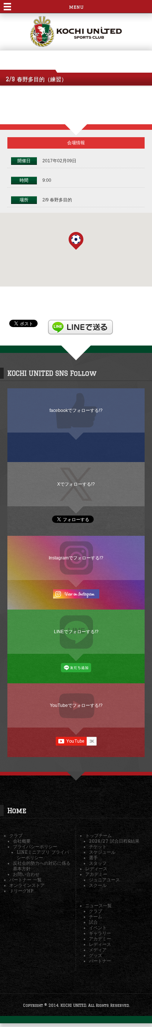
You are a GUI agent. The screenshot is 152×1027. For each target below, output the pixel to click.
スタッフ (98, 863)
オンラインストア (27, 885)
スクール (98, 885)
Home (16, 810)
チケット (98, 846)
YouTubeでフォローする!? (76, 705)
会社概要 (22, 841)
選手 (93, 857)
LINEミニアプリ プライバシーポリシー (43, 855)
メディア (98, 949)
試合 (93, 922)
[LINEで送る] (80, 322)
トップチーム (98, 835)
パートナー (100, 960)
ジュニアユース (104, 879)
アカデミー (96, 874)
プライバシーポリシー (35, 846)
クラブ (16, 835)
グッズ (95, 955)
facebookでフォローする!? (76, 410)
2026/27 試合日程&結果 (114, 841)
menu (76, 6)
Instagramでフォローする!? (76, 557)
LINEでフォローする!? (76, 631)
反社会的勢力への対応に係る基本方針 (41, 866)
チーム (95, 916)
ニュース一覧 (98, 905)
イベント (98, 927)
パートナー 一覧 (25, 879)
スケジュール (102, 852)
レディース (96, 868)
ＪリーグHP (21, 890)
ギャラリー (100, 933)
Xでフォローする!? (76, 484)
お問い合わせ (26, 874)
